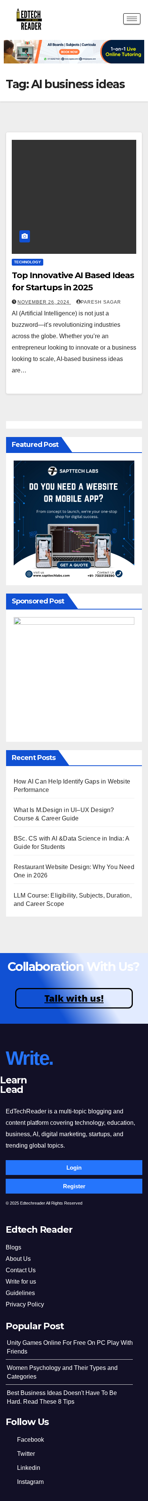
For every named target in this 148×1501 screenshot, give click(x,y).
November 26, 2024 (44, 302)
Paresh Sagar (101, 302)
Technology (27, 262)
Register (74, 1186)
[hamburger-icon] (131, 18)
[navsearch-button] (111, 19)
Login (74, 1167)
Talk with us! (74, 998)
